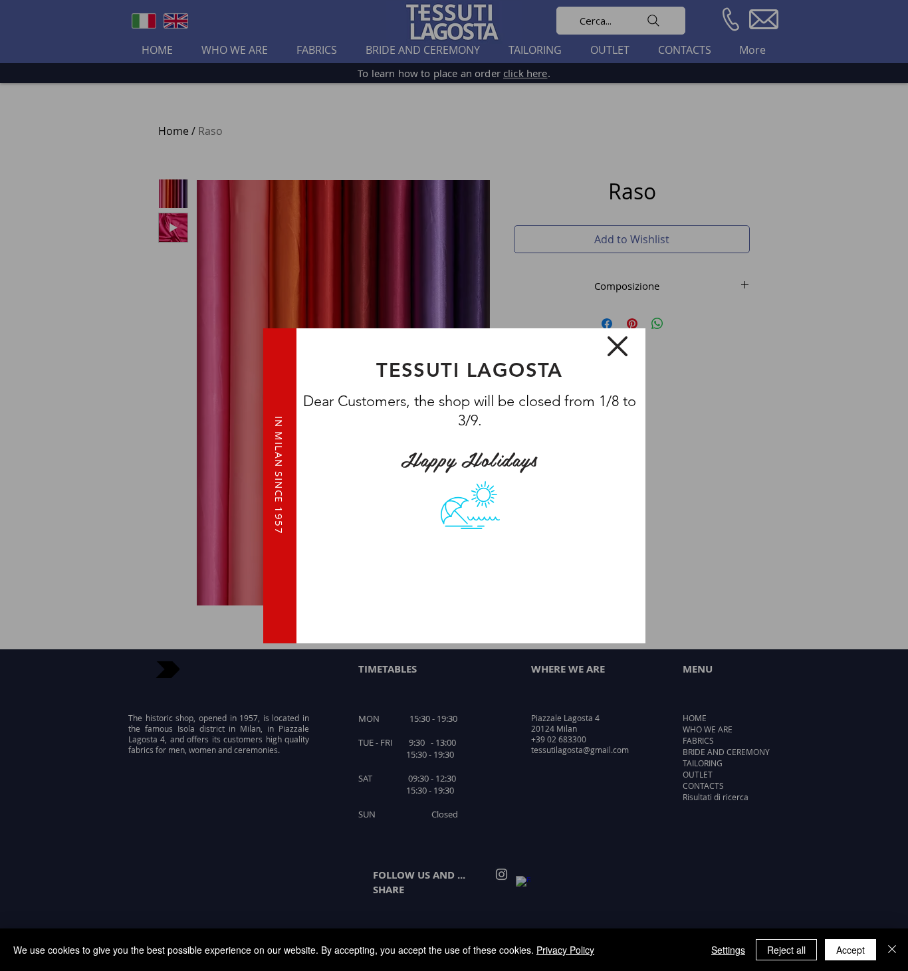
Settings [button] (728, 949)
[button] (617, 346)
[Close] (892, 949)
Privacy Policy (565, 949)
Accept (850, 949)
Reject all (786, 949)
